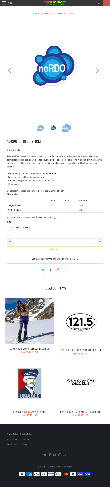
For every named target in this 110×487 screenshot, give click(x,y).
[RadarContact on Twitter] (45, 455)
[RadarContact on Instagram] (60, 455)
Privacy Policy (12, 434)
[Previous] (10, 70)
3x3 (10, 228)
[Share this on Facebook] (51, 269)
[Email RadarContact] (65, 455)
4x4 (17, 228)
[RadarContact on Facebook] (50, 455)
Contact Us (24, 439)
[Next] (96, 70)
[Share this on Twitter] (43, 269)
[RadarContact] (55, 3)
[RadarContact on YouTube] (55, 455)
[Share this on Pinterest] (58, 269)
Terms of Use (12, 439)
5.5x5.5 (26, 228)
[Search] (100, 3)
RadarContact (49, 467)
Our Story (23, 444)
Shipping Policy (26, 434)
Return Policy (12, 444)
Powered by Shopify (64, 467)
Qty (8, 236)
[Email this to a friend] (66, 269)
